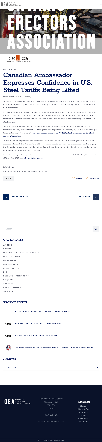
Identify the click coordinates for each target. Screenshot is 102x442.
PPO (5, 272)
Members (83, 412)
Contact (83, 422)
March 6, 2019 (10, 69)
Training (8, 284)
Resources (83, 418)
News (83, 415)
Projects (8, 280)
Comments (94, 178)
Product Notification (16, 276)
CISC (8, 178)
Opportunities (11, 268)
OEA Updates (10, 264)
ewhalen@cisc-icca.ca (32, 158)
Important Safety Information (21, 253)
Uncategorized (12, 288)
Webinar (8, 291)
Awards (7, 245)
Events (7, 249)
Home (83, 406)
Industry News (11, 257)
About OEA (83, 409)
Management (10, 261)
